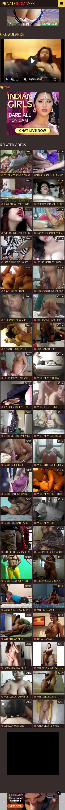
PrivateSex (18, 3)
